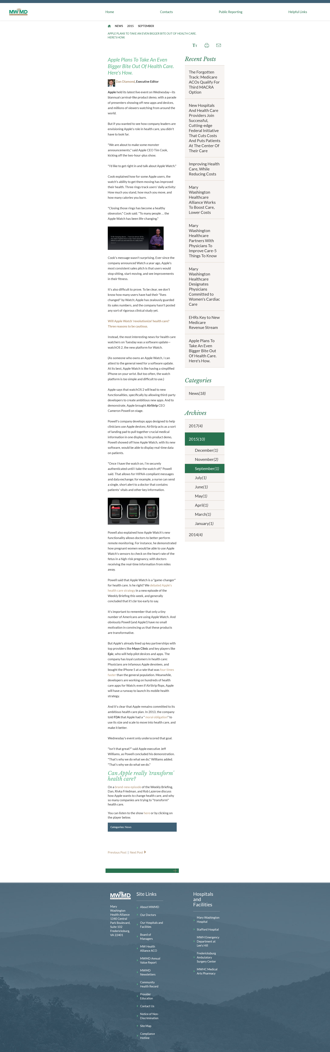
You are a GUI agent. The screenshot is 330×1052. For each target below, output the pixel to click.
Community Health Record (149, 984)
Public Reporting (230, 12)
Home (109, 12)
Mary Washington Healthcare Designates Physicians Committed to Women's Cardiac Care (204, 286)
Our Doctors (148, 915)
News (119, 26)
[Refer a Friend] (219, 45)
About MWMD (149, 907)
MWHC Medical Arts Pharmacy (207, 971)
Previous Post (117, 852)
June (201, 486)
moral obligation (156, 717)
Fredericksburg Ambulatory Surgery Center (206, 957)
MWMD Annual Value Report (150, 960)
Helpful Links (297, 12)
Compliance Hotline (147, 1035)
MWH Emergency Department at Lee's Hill (208, 941)
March (203, 514)
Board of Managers (146, 936)
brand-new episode (128, 787)
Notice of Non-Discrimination (149, 1016)
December (206, 450)
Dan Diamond (125, 81)
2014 (196, 534)
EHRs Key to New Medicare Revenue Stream (204, 322)
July (201, 477)
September (146, 26)
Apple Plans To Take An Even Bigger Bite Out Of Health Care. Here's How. (202, 350)
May (201, 496)
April (201, 505)
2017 (196, 425)
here (147, 813)
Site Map (145, 1026)
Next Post (137, 852)
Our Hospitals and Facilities (151, 924)
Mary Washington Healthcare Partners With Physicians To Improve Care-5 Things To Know (203, 240)
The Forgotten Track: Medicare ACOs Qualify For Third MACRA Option (204, 82)
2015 (130, 26)
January (204, 523)
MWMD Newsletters (147, 972)
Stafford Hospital (208, 929)
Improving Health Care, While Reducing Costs (204, 168)
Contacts (166, 12)
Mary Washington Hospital (208, 919)
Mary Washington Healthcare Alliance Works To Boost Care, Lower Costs (202, 200)
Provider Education (146, 996)
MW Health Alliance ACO (148, 948)
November (206, 459)
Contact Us (147, 1006)
